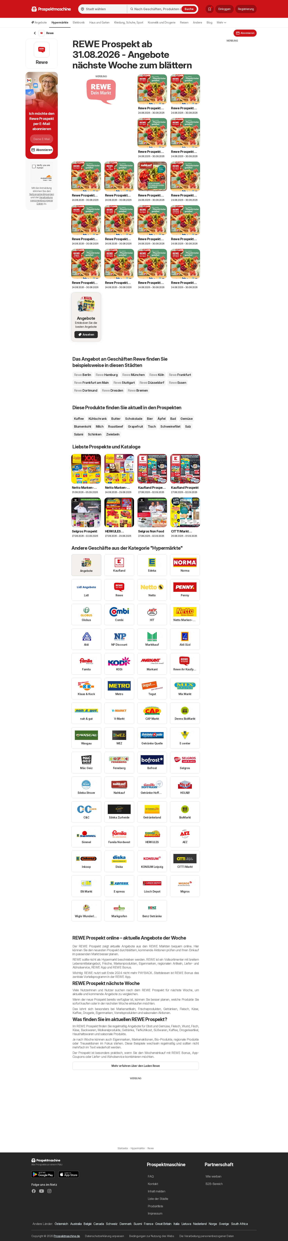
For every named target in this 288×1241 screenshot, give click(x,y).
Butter (115, 419)
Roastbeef (115, 426)
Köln (156, 375)
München (133, 375)
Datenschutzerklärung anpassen (104, 1236)
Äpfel (161, 419)
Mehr (220, 22)
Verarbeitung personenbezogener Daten (41, 200)
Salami (78, 434)
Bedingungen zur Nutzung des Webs (151, 1236)
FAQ (151, 1176)
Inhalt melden (156, 1191)
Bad (173, 419)
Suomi (137, 1224)
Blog (209, 22)
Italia (176, 1224)
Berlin (82, 375)
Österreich (61, 1224)
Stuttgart (124, 383)
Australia (76, 1224)
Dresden (112, 390)
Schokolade (133, 419)
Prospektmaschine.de (67, 1236)
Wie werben (213, 1176)
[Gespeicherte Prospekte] (210, 9)
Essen (177, 383)
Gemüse (186, 419)
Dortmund (85, 390)
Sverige (224, 1224)
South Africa (239, 1224)
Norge (213, 1224)
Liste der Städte (158, 1199)
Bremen (138, 390)
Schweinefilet (170, 426)
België (87, 1224)
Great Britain (163, 1224)
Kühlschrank (98, 419)
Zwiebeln (113, 434)
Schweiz (111, 1224)
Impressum (155, 1213)
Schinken (94, 434)
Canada (98, 1224)
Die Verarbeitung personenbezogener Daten (206, 1236)
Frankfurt (180, 375)
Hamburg (107, 375)
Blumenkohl (82, 426)
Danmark (125, 1224)
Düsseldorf (151, 383)
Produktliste (155, 1206)
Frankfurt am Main (91, 383)
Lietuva (186, 1224)
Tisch (152, 426)
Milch (99, 426)
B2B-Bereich (214, 1184)
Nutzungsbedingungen (41, 194)
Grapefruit (135, 426)
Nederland (199, 1224)
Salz (188, 426)
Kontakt (153, 1184)
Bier (150, 419)
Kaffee (79, 419)
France (148, 1224)
